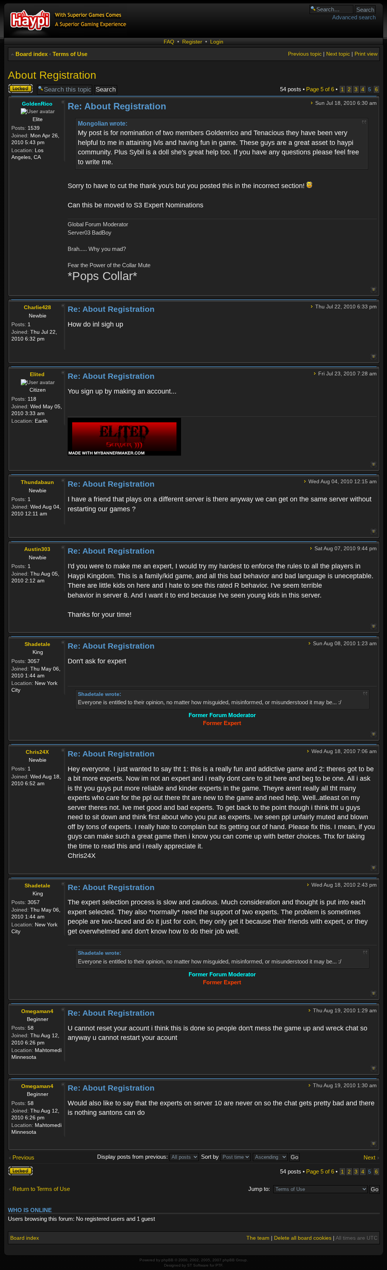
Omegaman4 (37, 1011)
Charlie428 (37, 307)
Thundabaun (37, 482)
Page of (320, 89)
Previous (23, 1157)
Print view (366, 54)
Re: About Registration (117, 106)
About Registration (52, 75)
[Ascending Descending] (276, 1156)
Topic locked (16, 88)
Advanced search (354, 17)
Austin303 (37, 549)
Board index (31, 54)
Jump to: (259, 1189)
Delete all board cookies (302, 1238)
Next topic (338, 54)
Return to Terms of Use (41, 1189)
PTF (218, 1265)
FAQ (169, 42)
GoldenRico (37, 104)
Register (192, 42)
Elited (37, 374)
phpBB (167, 1260)
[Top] (373, 289)
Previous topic (305, 54)
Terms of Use (70, 54)
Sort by (210, 1156)
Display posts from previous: (133, 1156)
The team (257, 1238)
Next (369, 1157)
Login (216, 42)
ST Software (198, 1265)
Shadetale (37, 644)
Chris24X (37, 752)
